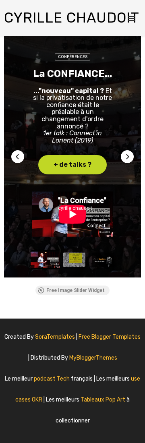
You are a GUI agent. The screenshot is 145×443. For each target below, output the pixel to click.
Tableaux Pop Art (103, 399)
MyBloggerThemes (93, 357)
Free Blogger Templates (110, 336)
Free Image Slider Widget (75, 290)
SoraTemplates (55, 336)
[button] (17, 156)
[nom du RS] (68, 429)
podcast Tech (52, 378)
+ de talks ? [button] (72, 164)
